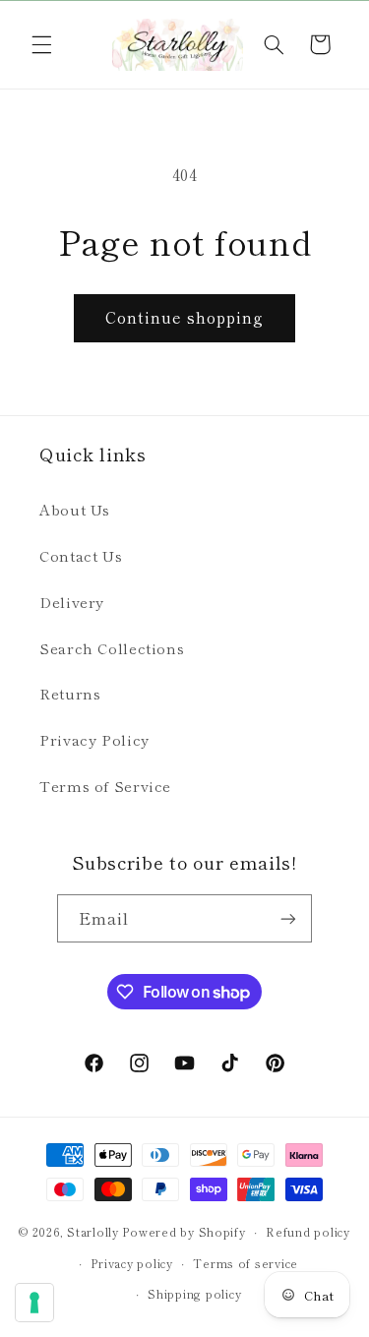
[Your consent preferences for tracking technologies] (34, 1302)
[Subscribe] (288, 918)
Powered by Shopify (183, 1232)
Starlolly (93, 1232)
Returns (69, 693)
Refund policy (308, 1232)
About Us (74, 509)
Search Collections (111, 648)
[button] (41, 44)
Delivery (71, 601)
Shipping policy (194, 1294)
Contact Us (80, 555)
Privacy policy (131, 1263)
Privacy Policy (94, 739)
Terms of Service (105, 785)
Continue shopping (185, 317)
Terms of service (245, 1263)
